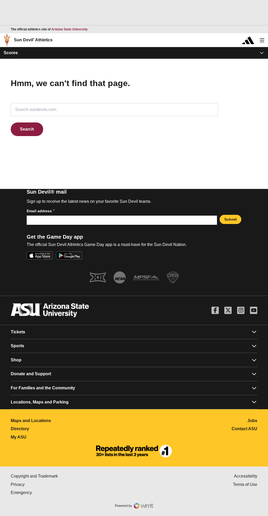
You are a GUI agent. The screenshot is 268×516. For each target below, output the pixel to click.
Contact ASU (244, 429)
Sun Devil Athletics (33, 40)
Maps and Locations (54, 420)
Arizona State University (69, 29)
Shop (16, 360)
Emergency (43, 492)
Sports (17, 346)
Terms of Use (245, 484)
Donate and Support (31, 374)
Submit (230, 219)
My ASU (42, 437)
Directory (43, 429)
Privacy (40, 484)
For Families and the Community (43, 388)
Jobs (252, 420)
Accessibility (245, 476)
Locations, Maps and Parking (40, 402)
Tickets (18, 332)
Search (27, 129)
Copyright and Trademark (56, 476)
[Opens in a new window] (134, 451)
